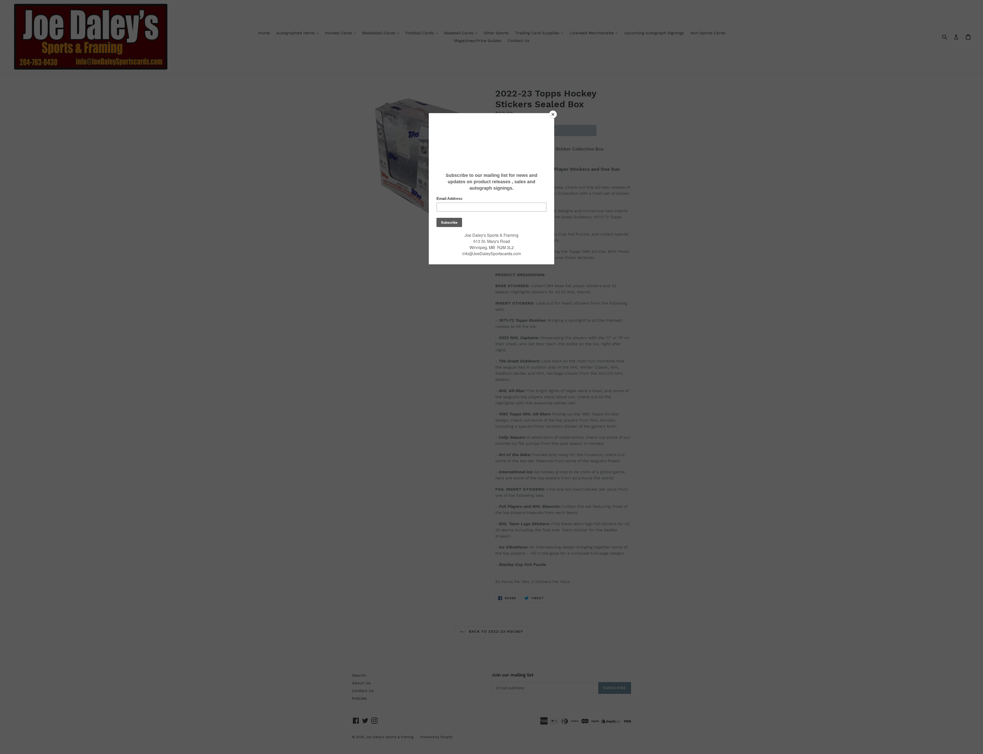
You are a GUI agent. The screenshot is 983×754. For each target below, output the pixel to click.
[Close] (553, 114)
